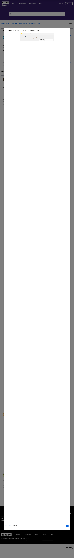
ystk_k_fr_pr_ (8, 525)
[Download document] (67, 526)
